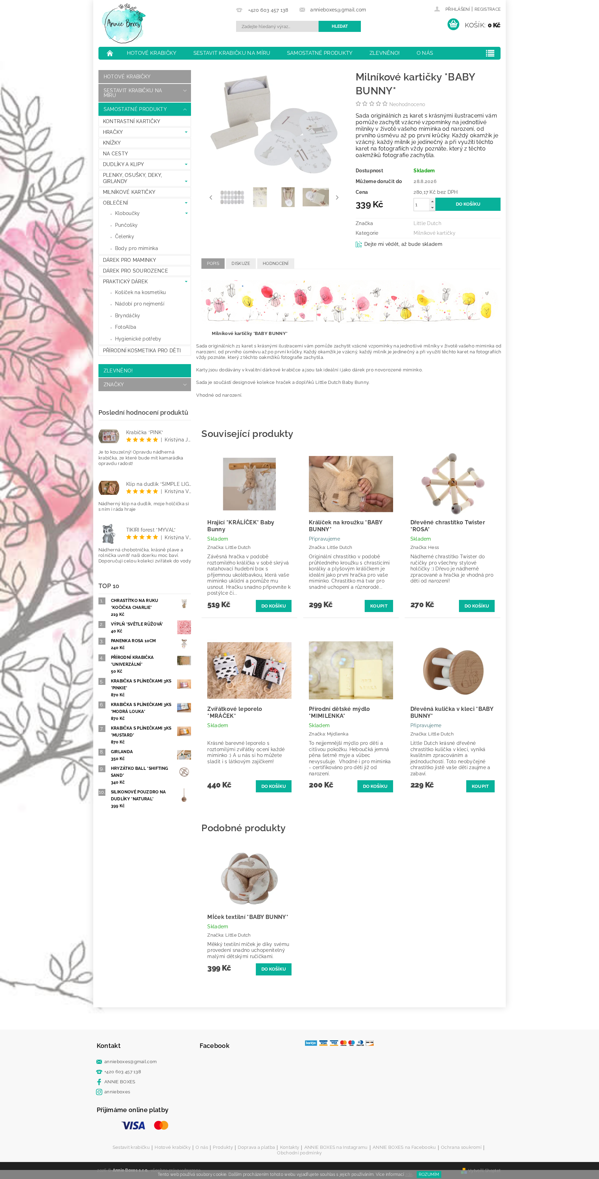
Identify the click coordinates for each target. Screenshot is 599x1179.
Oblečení (115, 203)
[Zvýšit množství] (432, 201)
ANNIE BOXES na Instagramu (336, 1147)
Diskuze (241, 263)
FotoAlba (126, 327)
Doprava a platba (256, 1147)
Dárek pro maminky (129, 260)
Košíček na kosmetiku (140, 292)
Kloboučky (127, 213)
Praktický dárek (125, 281)
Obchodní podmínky (299, 1153)
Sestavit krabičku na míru (231, 53)
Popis (213, 263)
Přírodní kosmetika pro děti (142, 350)
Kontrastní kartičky (131, 121)
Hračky (113, 132)
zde (409, 1174)
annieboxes (117, 1091)
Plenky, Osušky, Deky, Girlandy (132, 178)
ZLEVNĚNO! (385, 53)
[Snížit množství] (432, 207)
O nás (425, 53)
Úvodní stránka (110, 53)
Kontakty (290, 1147)
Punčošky (126, 225)
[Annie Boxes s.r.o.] (124, 23)
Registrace (488, 9)
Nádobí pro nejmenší (139, 304)
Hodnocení (276, 263)
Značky (114, 384)
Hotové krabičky (152, 53)
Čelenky (124, 236)
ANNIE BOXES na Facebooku (404, 1147)
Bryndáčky (127, 315)
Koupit (379, 606)
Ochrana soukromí (461, 1147)
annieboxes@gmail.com (130, 1061)
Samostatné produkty (320, 53)
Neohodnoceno (407, 104)
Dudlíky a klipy (123, 164)
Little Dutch (427, 223)
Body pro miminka (136, 248)
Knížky (112, 143)
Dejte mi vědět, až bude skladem (403, 244)
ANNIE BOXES (120, 1081)
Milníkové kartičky (129, 192)
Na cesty (115, 153)
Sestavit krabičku (131, 1147)
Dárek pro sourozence (135, 271)
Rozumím (429, 1174)
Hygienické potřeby (138, 339)
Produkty (223, 1147)
